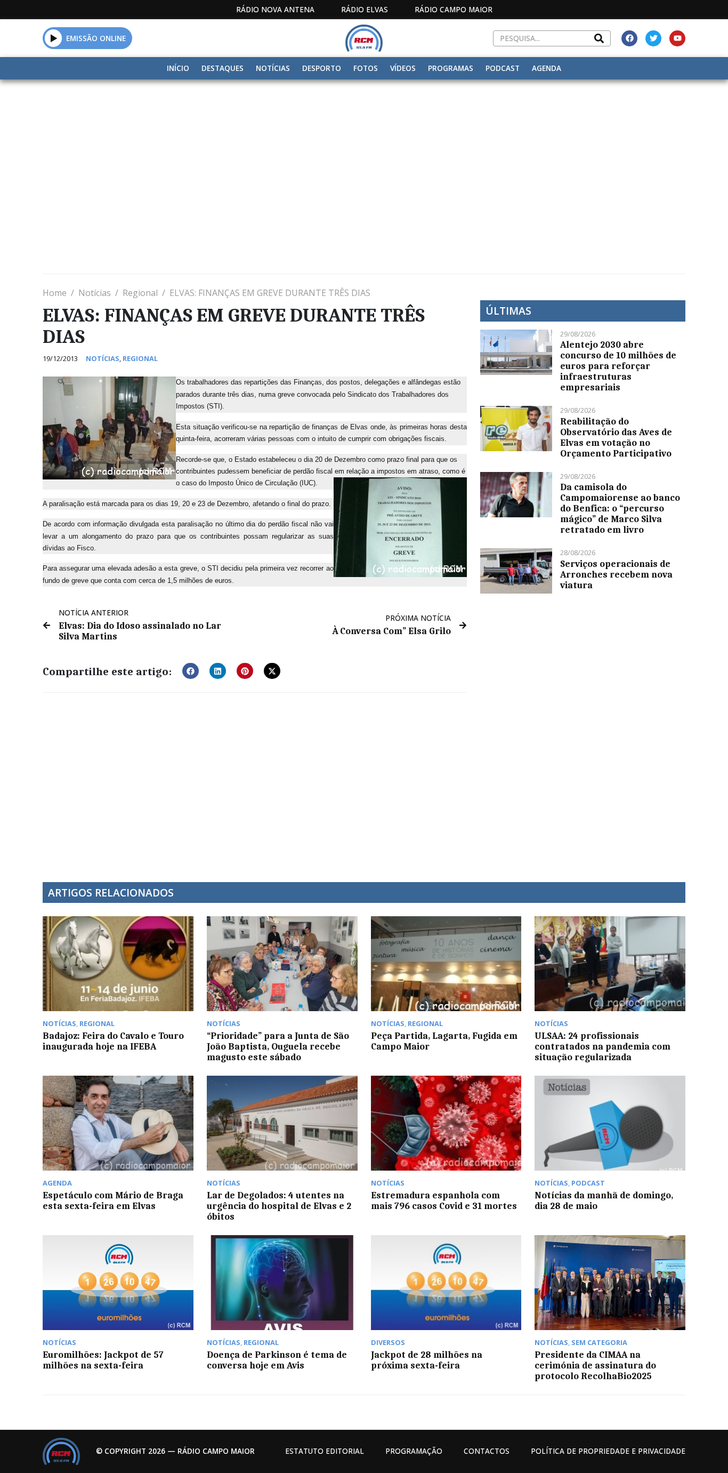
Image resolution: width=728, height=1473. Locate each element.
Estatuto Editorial (324, 1451)
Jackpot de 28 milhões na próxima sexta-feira (426, 1360)
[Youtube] (677, 38)
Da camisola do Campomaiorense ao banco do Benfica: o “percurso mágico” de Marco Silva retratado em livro (620, 508)
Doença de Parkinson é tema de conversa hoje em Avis (277, 1360)
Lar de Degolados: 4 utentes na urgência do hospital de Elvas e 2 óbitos (279, 1206)
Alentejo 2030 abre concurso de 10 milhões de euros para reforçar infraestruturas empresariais (618, 366)
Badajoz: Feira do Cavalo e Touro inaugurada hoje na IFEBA (113, 1041)
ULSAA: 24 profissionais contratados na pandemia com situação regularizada (602, 1046)
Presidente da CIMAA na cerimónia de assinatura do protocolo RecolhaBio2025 (595, 1365)
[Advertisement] (364, 159)
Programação (413, 1451)
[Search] (599, 38)
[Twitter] (653, 38)
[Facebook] (629, 38)
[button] (54, 38)
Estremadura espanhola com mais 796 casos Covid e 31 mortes (444, 1200)
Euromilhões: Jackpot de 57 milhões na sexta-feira (103, 1360)
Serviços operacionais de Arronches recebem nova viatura (616, 574)
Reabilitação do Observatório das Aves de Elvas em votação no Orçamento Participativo (616, 437)
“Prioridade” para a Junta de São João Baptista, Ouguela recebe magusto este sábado (278, 1046)
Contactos (486, 1451)
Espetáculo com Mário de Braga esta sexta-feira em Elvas (113, 1200)
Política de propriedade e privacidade (608, 1451)
